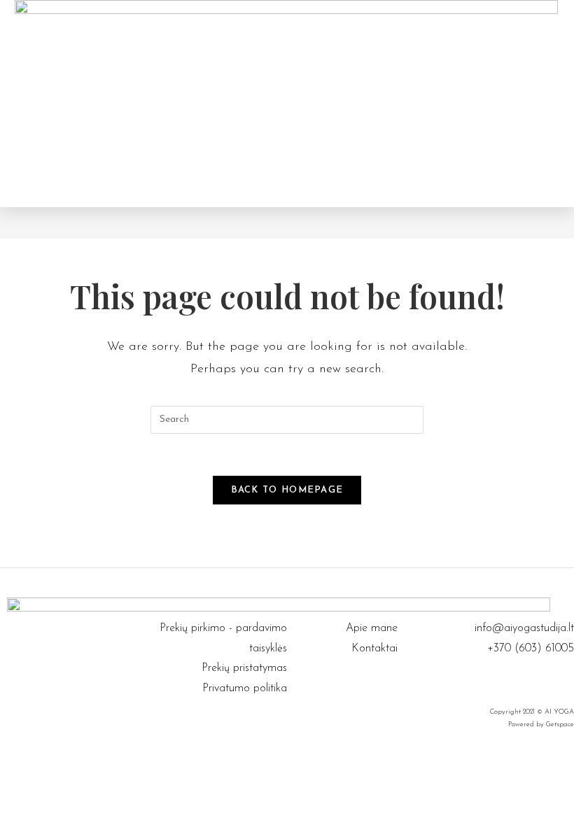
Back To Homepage (287, 490)
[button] (413, 103)
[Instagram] (567, 679)
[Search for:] (287, 419)
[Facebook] (549, 679)
